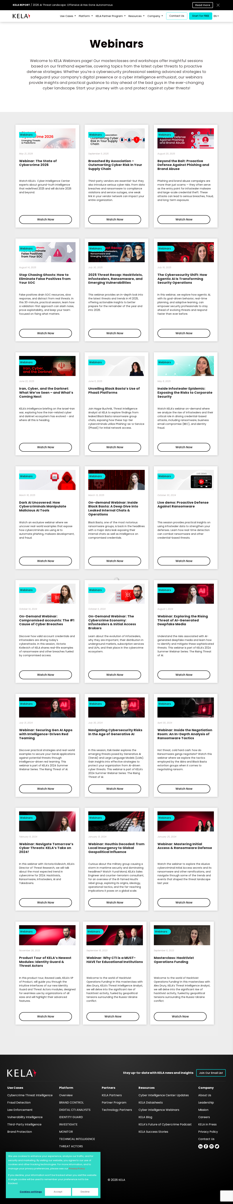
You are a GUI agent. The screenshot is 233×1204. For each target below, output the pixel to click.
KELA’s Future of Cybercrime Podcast (165, 1124)
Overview (66, 1095)
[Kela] (21, 16)
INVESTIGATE (68, 1124)
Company (154, 16)
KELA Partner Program (110, 16)
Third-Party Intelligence (24, 1124)
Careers (204, 1117)
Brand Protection (19, 1132)
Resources (135, 16)
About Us (204, 1095)
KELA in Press (207, 1124)
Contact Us (206, 1139)
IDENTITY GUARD (71, 1117)
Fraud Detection (19, 1102)
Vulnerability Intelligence (25, 1117)
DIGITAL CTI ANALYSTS (74, 1110)
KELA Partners (112, 1095)
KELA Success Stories (153, 1132)
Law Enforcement (20, 1110)
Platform (85, 16)
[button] (21, 1073)
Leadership (206, 1102)
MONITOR (66, 1132)
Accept (58, 1191)
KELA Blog (145, 1117)
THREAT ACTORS (71, 1146)
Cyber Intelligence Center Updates (164, 1095)
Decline (85, 1191)
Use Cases (67, 16)
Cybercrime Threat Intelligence (30, 1095)
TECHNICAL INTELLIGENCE (77, 1139)
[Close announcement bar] (218, 5)
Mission (203, 1110)
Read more (202, 5)
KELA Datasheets (151, 1102)
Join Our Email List (211, 1073)
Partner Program (114, 1102)
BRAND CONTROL (71, 1102)
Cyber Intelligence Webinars (159, 1110)
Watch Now (45, 219)
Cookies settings (31, 1191)
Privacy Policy (77, 1168)
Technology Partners (117, 1110)
